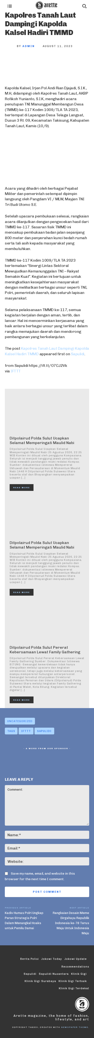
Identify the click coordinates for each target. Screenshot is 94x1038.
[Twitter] (28, 62)
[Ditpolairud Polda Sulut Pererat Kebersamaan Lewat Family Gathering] (47, 621)
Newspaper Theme (74, 1027)
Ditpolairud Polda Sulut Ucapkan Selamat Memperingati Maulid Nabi (42, 440)
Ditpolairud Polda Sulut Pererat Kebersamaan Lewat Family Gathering (45, 649)
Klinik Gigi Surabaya (40, 981)
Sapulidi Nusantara (54, 973)
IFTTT (16, 371)
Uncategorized (20, 721)
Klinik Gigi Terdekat (74, 988)
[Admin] (11, 46)
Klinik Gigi (79, 973)
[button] (84, 6)
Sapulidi (77, 354)
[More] (75, 62)
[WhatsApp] (60, 62)
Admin (28, 46)
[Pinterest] (44, 62)
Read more (21, 487)
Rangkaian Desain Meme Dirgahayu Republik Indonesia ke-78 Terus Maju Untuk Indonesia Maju (71, 923)
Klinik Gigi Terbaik (73, 981)
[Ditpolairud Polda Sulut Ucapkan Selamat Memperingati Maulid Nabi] (47, 412)
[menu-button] (9, 6)
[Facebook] (12, 62)
